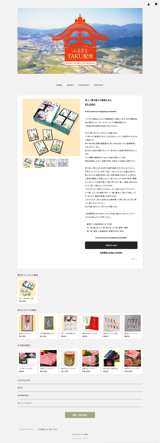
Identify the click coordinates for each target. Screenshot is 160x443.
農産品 (20, 388)
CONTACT (99, 85)
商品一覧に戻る (80, 415)
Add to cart (111, 245)
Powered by (77, 438)
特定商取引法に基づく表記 (47, 429)
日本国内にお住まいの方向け (111, 253)
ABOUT (70, 85)
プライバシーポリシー (27, 429)
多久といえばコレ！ (25, 403)
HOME (59, 85)
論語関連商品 (23, 395)
